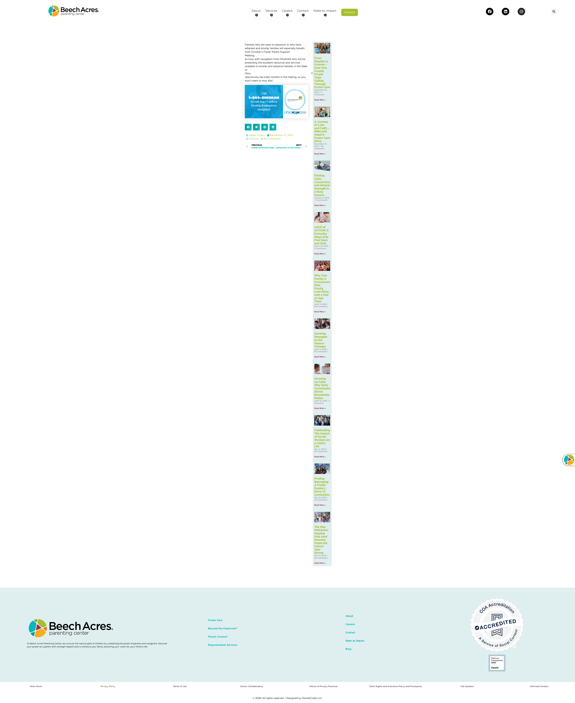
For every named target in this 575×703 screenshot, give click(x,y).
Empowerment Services (222, 645)
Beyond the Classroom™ (223, 628)
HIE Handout (467, 686)
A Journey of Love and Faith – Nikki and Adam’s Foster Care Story (322, 131)
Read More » (320, 100)
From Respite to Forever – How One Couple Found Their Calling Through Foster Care (322, 72)
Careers (350, 624)
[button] (553, 11)
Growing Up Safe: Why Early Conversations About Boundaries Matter (323, 388)
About (349, 616)
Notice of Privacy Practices (324, 686)
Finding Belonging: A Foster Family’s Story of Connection (322, 486)
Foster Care (215, 620)
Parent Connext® (218, 636)
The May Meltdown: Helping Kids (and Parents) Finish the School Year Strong (321, 539)
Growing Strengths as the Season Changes (320, 340)
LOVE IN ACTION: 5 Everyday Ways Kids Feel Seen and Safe (321, 235)
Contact (350, 632)
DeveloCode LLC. (312, 698)
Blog (348, 649)
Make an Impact (354, 640)
